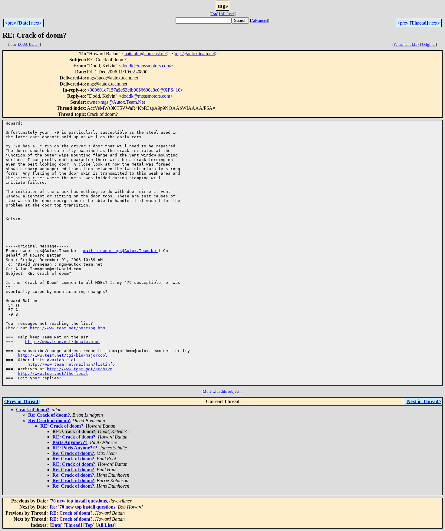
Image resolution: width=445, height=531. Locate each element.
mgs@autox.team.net (195, 53)
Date (23, 22)
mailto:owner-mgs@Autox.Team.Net (120, 250)
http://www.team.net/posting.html (68, 328)
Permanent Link (407, 44)
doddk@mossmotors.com (145, 65)
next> (36, 22)
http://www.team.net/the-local (53, 373)
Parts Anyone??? (69, 442)
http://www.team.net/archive (79, 369)
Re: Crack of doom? (49, 415)
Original (429, 44)
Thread (419, 22)
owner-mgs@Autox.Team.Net (116, 102)
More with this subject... (222, 391)
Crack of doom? (32, 409)
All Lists (227, 14)
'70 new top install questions (78, 500)
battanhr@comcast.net (145, 53)
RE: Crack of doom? (61, 425)
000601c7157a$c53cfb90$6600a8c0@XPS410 (135, 89)
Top (214, 14)
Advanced (259, 20)
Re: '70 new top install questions (82, 506)
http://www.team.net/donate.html (62, 341)
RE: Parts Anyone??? (74, 447)
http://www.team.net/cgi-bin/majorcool (62, 355)
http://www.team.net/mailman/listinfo (71, 364)
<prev (10, 22)
